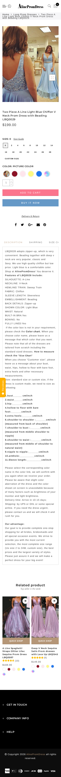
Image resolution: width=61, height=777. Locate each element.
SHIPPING (35, 242)
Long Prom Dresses (25, 14)
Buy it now (30, 202)
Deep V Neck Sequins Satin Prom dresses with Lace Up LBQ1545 (44, 651)
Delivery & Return (31, 216)
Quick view (25, 601)
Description (13, 242)
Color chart (33, 331)
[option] (16, 636)
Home (5, 14)
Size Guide (19, 138)
